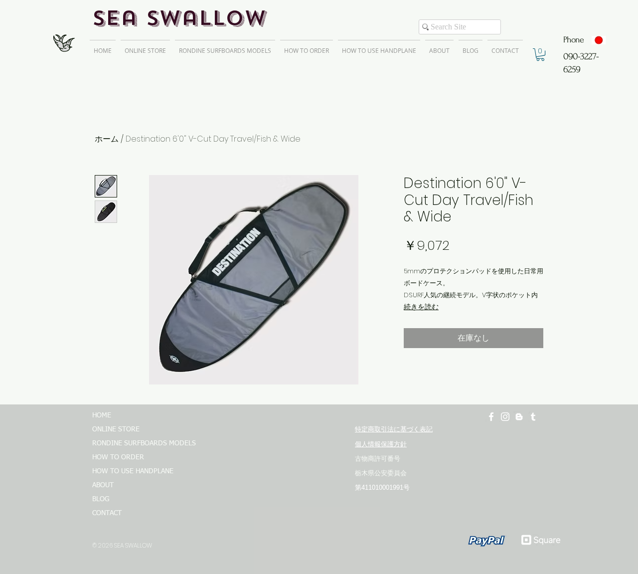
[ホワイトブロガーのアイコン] (519, 416)
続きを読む (421, 307)
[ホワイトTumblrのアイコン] (533, 416)
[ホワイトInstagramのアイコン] (505, 416)
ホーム (107, 139)
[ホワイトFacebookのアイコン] (491, 416)
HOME (101, 415)
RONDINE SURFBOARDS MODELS (139, 443)
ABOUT (103, 485)
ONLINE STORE (116, 429)
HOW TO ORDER (118, 457)
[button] (540, 54)
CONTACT (107, 513)
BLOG (100, 499)
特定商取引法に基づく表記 (394, 429)
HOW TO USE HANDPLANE (132, 471)
